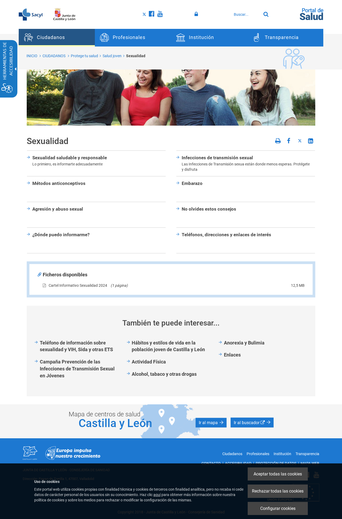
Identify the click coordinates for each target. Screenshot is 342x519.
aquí (157, 495)
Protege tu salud (84, 56)
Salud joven (112, 56)
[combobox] (246, 14)
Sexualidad (135, 56)
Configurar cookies (278, 508)
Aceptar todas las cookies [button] (278, 474)
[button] (211, 423)
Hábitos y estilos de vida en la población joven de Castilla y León (168, 346)
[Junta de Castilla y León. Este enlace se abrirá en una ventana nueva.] (64, 14)
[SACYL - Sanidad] (30, 14)
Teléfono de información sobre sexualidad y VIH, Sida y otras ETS (76, 346)
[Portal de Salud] (311, 13)
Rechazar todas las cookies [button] (278, 491)
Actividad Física (149, 362)
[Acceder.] (197, 14)
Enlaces (232, 355)
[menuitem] (57, 38)
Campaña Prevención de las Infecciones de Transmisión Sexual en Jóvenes (77, 368)
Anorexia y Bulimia (244, 343)
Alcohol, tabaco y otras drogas (164, 374)
